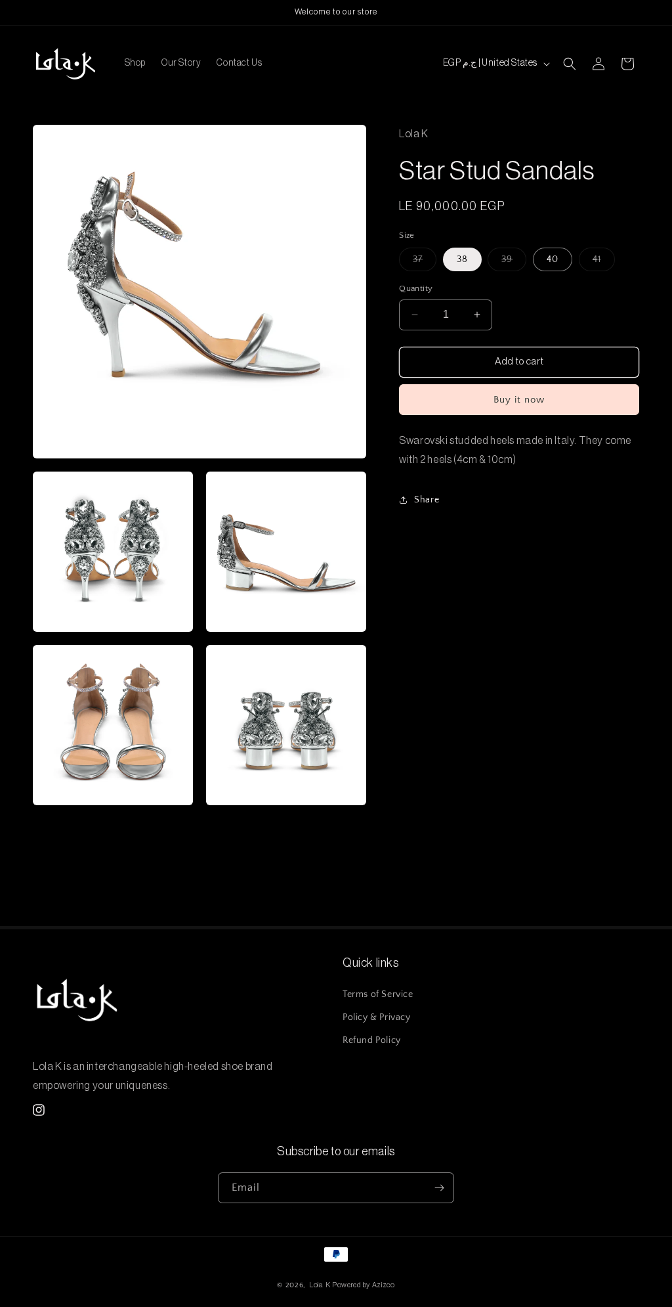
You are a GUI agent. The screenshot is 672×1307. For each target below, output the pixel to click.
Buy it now (519, 399)
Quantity (415, 288)
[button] (569, 63)
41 (604, 262)
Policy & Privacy (377, 1017)
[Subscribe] (439, 1187)
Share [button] (426, 500)
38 (462, 259)
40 (552, 259)
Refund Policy (372, 1040)
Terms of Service (378, 994)
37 (424, 262)
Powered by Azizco (363, 1285)
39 (513, 262)
